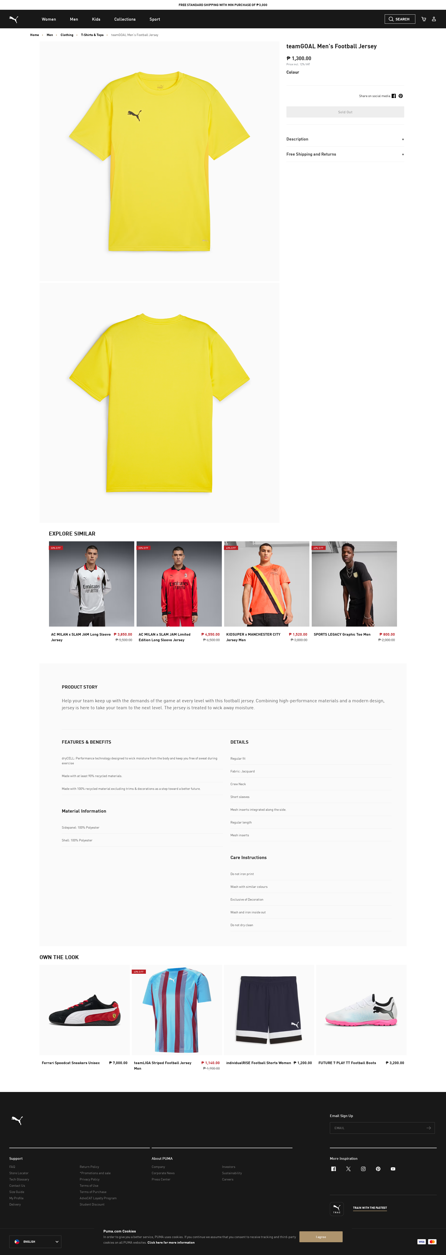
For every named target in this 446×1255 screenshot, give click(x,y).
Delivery (15, 1204)
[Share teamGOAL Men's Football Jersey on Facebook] (393, 95)
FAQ (12, 1167)
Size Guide (16, 1192)
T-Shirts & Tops (92, 35)
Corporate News (163, 1173)
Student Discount (92, 1204)
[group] (91, 593)
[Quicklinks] (434, 19)
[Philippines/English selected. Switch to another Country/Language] (35, 1242)
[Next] (389, 593)
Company (158, 1167)
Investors (228, 1167)
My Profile (16, 1198)
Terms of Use (89, 1185)
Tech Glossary (19, 1179)
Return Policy (89, 1167)
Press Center (161, 1179)
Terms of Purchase (93, 1192)
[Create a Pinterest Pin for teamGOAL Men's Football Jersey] (400, 95)
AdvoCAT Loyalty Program (98, 1198)
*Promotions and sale (95, 1173)
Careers (227, 1179)
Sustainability (232, 1173)
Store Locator (19, 1173)
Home (34, 35)
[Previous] (56, 593)
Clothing (67, 35)
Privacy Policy (89, 1179)
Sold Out (345, 112)
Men (50, 35)
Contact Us (17, 1185)
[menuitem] (49, 19)
